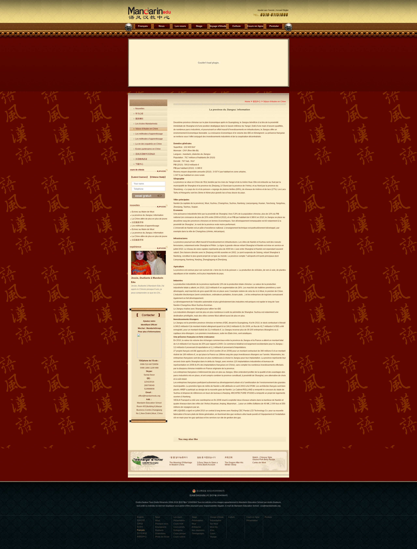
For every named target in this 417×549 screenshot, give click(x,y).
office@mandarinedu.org (149, 396)
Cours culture (179, 537)
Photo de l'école (162, 537)
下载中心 (139, 164)
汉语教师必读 (141, 159)
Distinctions (160, 533)
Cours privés (179, 527)
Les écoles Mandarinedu (146, 124)
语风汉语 (141, 520)
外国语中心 (142, 536)
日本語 (140, 523)
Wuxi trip (214, 527)
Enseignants (160, 527)
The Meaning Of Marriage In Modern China (180, 463)
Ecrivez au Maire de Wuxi (143, 212)
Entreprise (178, 530)
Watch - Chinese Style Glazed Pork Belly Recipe (263, 458)
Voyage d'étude (217, 26)
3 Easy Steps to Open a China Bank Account (207, 463)
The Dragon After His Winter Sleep (234, 463)
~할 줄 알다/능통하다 (178, 457)
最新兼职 (139, 119)
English (140, 517)
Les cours (180, 26)
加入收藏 (282, 10)
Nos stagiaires (198, 530)
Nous (162, 26)
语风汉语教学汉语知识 (145, 154)
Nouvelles (139, 108)
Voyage (213, 537)
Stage (199, 26)
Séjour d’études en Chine (146, 129)
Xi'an (212, 530)
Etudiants (159, 530)
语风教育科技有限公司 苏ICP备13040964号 (208, 495)
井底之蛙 (229, 457)
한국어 (140, 527)
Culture (236, 26)
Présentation (179, 520)
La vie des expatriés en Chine (148, 144)
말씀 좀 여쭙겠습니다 (206, 457)
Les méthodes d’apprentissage (149, 134)
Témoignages (198, 533)
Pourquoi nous (161, 524)
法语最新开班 (138, 222)
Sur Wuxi (214, 524)
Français (149, 13)
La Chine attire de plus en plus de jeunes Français (154, 219)
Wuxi (194, 524)
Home (247, 101)
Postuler (274, 26)
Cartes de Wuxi (259, 462)
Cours (212, 533)
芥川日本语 (142, 533)
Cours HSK (178, 524)
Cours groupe (179, 533)
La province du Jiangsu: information (147, 215)
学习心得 (139, 113)
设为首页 (269, 10)
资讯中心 (257, 101)
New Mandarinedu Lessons (161, 170)
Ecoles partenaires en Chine (148, 149)
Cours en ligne (255, 26)
